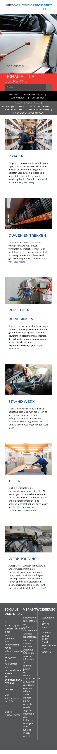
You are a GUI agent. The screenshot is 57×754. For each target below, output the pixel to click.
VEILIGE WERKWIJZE (33, 94)
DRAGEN (16, 156)
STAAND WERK (22, 402)
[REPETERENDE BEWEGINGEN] (28, 290)
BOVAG (8, 673)
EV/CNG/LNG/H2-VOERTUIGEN (28, 112)
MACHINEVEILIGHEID (13, 109)
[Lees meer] (28, 182)
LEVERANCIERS (18, 97)
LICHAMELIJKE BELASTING (26, 103)
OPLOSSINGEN (38, 97)
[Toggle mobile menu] (50, 9)
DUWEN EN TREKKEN (27, 235)
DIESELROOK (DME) (39, 109)
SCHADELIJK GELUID (40, 106)
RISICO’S (13, 94)
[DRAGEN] (28, 134)
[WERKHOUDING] (28, 539)
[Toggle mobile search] (44, 9)
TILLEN (15, 481)
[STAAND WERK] (28, 379)
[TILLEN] (28, 459)
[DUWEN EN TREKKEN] (28, 213)
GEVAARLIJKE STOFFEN (13, 106)
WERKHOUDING (23, 559)
